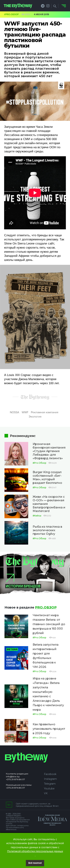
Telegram (50, 783)
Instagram (50, 779)
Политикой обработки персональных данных (35, 851)
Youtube (49, 788)
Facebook (50, 774)
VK (46, 793)
